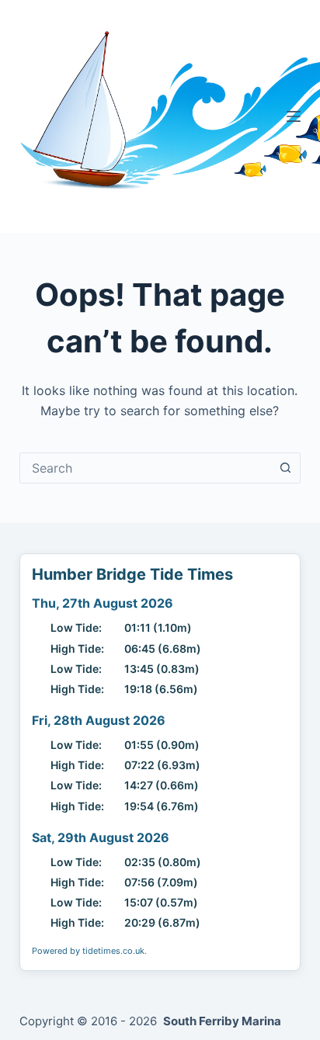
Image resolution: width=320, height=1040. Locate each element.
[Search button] (285, 468)
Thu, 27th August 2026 (102, 603)
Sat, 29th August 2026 (100, 837)
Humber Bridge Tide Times (132, 574)
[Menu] (294, 116)
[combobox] (145, 468)
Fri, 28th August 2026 (98, 720)
